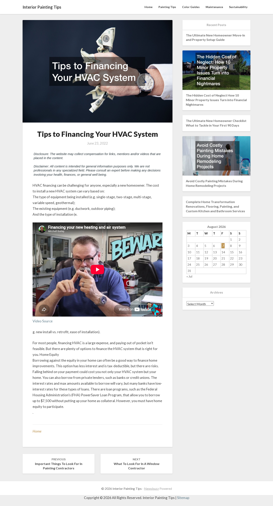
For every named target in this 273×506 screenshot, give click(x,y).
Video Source (43, 321)
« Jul (189, 276)
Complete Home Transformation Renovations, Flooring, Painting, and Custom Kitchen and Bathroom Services (215, 206)
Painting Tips (167, 7)
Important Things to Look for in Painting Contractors (58, 464)
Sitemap (183, 498)
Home (148, 7)
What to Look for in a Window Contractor (136, 464)
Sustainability (238, 7)
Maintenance (214, 7)
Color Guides (191, 7)
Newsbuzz (151, 488)
